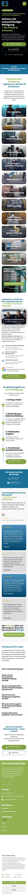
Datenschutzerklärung (7, 893)
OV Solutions (10, 784)
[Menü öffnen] (24, 3)
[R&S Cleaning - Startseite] (5, 3)
